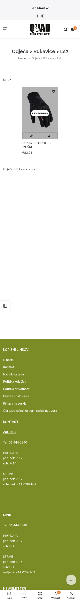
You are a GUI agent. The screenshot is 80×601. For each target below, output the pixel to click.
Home (22, 58)
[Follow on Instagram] (42, 16)
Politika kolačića (14, 381)
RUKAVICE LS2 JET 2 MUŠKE (36, 145)
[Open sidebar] (5, 306)
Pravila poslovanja (16, 396)
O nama (8, 360)
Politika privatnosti (16, 389)
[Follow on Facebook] (37, 16)
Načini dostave (13, 374)
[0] (72, 29)
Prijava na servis (14, 403)
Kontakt (8, 367)
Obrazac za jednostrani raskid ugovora (30, 410)
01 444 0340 (42, 8)
